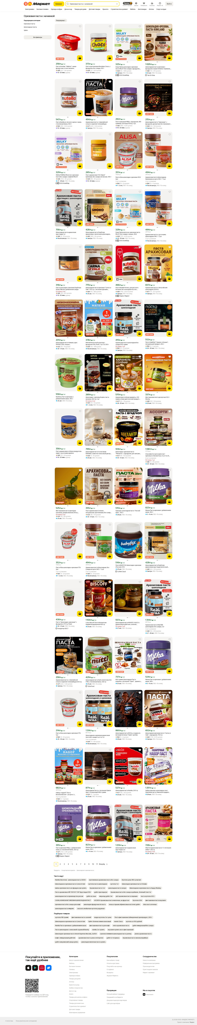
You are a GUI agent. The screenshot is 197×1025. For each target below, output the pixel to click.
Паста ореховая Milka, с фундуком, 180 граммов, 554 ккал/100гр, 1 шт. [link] (128, 122)
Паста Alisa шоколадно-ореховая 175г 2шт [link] (68, 568)
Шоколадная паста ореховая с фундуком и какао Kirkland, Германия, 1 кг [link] (158, 68)
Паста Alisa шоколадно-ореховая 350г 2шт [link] (128, 178)
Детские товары (74, 1009)
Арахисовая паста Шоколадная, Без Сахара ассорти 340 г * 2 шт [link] (97, 568)
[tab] (29, 9)
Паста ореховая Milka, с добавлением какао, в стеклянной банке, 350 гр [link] (68, 848)
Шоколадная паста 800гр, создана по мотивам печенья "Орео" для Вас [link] (128, 734)
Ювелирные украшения (77, 1012)
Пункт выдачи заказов (150, 969)
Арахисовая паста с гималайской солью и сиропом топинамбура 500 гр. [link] (69, 681)
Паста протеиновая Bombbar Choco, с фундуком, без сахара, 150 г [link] (98, 67)
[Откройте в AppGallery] (42, 970)
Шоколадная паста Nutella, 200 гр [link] (127, 790)
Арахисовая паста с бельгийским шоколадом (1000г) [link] (156, 288)
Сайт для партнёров (113, 1003)
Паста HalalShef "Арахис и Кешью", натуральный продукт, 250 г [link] (156, 343)
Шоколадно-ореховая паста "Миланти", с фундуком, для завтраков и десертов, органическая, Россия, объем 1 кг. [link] (128, 452)
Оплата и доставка (113, 963)
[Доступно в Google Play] (35, 970)
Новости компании (149, 960)
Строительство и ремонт (77, 1006)
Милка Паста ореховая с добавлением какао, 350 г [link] (158, 511)
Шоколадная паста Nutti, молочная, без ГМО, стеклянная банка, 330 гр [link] (99, 681)
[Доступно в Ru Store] (49, 970)
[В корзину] (80, 58)
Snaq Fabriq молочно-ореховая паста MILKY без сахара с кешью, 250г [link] (128, 233)
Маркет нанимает (149, 972)
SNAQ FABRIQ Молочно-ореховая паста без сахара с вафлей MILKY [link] (67, 176)
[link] (70, 879)
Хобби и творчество (76, 988)
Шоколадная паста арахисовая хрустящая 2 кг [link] (126, 848)
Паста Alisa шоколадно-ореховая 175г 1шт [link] (68, 734)
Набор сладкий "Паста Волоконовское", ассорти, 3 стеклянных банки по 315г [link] (65, 793)
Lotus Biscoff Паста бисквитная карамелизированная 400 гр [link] (96, 623)
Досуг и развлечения (76, 960)
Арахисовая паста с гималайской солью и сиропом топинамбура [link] (97, 123)
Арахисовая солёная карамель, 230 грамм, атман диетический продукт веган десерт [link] (127, 398)
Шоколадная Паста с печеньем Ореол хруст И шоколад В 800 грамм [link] (98, 791)
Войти (169, 4)
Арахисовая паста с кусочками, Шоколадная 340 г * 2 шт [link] (155, 235)
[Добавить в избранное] (80, 26)
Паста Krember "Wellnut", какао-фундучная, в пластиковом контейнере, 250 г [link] (66, 67)
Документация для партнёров (117, 1000)
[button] (61, 20)
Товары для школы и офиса (78, 997)
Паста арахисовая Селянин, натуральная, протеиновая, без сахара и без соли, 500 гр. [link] (98, 511)
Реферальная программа (151, 963)
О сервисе (110, 969)
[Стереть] (117, 4)
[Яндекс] (192, 1022)
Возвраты (110, 972)
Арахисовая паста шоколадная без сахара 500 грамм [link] (127, 343)
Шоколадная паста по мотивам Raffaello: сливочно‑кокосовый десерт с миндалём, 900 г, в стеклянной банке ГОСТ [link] (98, 452)
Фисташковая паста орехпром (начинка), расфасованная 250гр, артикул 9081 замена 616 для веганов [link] (68, 511)
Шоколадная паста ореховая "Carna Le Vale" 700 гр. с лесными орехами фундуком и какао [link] (98, 288)
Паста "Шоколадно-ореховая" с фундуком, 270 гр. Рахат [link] (66, 623)
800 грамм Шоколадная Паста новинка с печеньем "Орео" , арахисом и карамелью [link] (128, 680)
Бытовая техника (75, 966)
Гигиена (71, 969)
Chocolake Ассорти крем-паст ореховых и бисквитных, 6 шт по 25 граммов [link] (157, 455)
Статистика (9, 1021)
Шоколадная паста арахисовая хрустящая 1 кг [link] (66, 233)
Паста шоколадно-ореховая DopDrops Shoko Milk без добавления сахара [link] (68, 288)
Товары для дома (74, 979)
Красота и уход (74, 985)
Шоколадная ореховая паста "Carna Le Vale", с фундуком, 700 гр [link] (158, 734)
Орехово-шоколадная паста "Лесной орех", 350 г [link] (128, 511)
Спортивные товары (76, 1000)
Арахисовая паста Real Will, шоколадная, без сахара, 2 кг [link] (154, 625)
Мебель (71, 963)
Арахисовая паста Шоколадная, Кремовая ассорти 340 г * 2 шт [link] (155, 178)
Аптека (71, 982)
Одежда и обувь (74, 975)
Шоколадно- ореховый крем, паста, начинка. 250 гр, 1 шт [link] (97, 398)
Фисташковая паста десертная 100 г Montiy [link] (157, 398)
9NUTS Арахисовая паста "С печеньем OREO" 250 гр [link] (158, 848)
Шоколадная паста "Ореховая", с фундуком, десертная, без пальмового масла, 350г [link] (158, 123)
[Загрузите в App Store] (28, 970)
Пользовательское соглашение (26, 1021)
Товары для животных (76, 1003)
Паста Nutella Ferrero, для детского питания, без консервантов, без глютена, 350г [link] (127, 288)
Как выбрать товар (113, 960)
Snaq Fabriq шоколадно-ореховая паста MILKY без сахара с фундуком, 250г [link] (128, 68)
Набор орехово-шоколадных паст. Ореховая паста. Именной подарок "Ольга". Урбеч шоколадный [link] (157, 791)
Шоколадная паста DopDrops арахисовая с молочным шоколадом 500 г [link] (98, 233)
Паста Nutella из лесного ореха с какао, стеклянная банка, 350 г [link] (69, 123)
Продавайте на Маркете (115, 997)
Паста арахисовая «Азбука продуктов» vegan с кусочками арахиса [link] (69, 452)
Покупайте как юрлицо (114, 966)
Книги (71, 994)
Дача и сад (72, 991)
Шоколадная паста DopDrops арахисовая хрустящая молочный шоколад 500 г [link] (156, 566)
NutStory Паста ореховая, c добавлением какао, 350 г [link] (65, 397)
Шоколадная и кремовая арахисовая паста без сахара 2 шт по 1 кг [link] (98, 736)
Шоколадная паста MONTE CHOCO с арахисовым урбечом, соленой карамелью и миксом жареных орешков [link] (128, 623)
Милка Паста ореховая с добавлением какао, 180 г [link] (158, 680)
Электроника (73, 972)
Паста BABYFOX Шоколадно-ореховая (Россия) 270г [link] (128, 566)
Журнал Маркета (112, 975)
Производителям (148, 966)
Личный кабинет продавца (115, 994)
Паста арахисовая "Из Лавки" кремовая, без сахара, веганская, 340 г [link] (98, 176)
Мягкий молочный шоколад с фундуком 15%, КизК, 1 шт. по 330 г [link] (97, 343)
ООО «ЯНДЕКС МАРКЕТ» (186, 1019)
